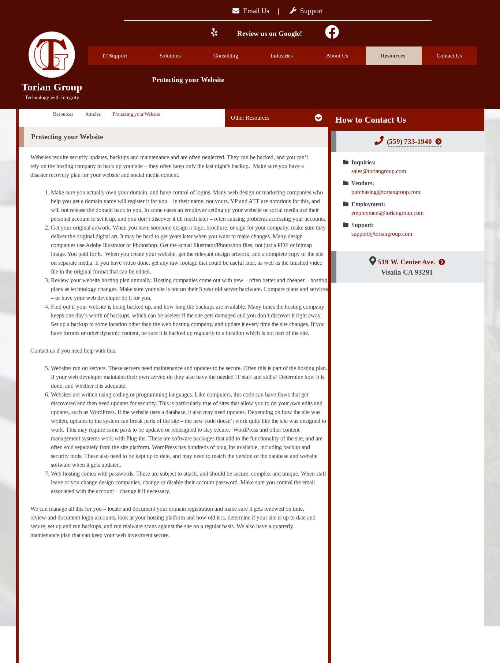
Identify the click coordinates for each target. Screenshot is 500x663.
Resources (393, 56)
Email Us (254, 11)
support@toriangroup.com (381, 234)
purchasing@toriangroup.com (385, 192)
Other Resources (250, 118)
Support (309, 11)
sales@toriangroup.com (378, 171)
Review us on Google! (268, 33)
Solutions (170, 56)
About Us (337, 56)
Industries (281, 56)
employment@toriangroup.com (387, 213)
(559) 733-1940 (409, 141)
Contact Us (449, 56)
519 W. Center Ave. (406, 262)
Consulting (225, 56)
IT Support (114, 56)
